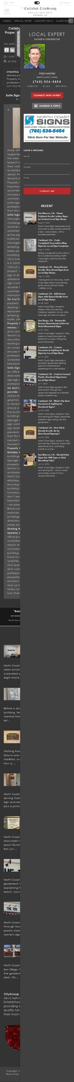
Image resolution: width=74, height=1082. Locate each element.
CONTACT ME (47, 191)
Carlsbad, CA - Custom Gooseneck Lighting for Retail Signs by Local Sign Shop (53, 350)
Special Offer (22, 21)
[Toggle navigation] (7, 10)
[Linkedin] (12, 50)
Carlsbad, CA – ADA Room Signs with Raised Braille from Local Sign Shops (53, 296)
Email (47, 86)
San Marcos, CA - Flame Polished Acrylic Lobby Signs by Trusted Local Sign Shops (53, 216)
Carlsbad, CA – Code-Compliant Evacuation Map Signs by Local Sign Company (53, 243)
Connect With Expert (47, 95)
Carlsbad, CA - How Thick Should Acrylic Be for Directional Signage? (51, 430)
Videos (7, 21)
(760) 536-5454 (47, 81)
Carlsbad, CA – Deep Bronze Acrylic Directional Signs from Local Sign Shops (53, 270)
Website (32, 86)
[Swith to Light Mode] (37, 2)
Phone (27, 167)
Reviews (61, 86)
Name (26, 156)
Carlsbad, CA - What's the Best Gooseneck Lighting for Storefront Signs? (54, 404)
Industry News (44, 21)
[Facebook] (6, 50)
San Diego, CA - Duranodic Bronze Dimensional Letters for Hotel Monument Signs (53, 323)
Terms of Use (12, 1074)
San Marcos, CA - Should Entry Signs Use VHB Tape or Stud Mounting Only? (53, 457)
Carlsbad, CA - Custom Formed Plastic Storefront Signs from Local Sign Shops (54, 377)
